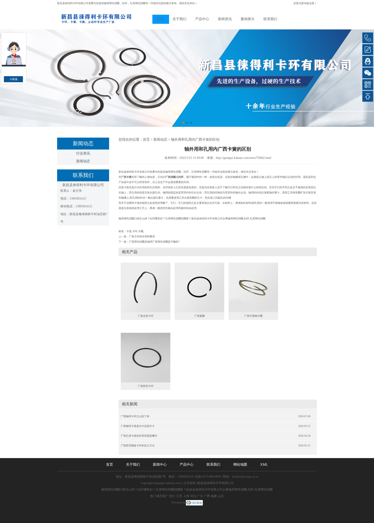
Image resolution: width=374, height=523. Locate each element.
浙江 (172, 496)
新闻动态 (83, 161)
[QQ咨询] (367, 61)
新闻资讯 (225, 19)
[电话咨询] (367, 37)
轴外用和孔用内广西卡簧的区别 (195, 139)
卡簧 (129, 231)
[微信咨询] (367, 73)
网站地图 (240, 464)
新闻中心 (160, 464)
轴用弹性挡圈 (111, 3)
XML (264, 464)
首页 (160, 19)
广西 (207, 496)
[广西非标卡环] (145, 287)
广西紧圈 (199, 315)
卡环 (134, 231)
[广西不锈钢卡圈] (253, 287)
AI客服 (14, 79)
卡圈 (140, 231)
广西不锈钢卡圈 (253, 315)
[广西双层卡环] (145, 357)
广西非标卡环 (145, 315)
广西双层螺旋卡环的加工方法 (138, 445)
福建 (214, 496)
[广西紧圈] (199, 287)
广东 (200, 496)
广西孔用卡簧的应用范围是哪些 (139, 435)
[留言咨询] (367, 49)
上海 (186, 496)
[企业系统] (194, 502)
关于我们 (179, 19)
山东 (221, 496)
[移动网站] (367, 84)
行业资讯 (83, 153)
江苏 (179, 496)
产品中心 (202, 19)
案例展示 (248, 19)
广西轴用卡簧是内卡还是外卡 (138, 426)
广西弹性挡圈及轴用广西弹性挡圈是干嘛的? (154, 241)
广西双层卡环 (145, 386)
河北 (193, 496)
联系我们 (270, 19)
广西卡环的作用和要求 (142, 236)
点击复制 (189, 483)
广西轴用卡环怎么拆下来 (135, 416)
